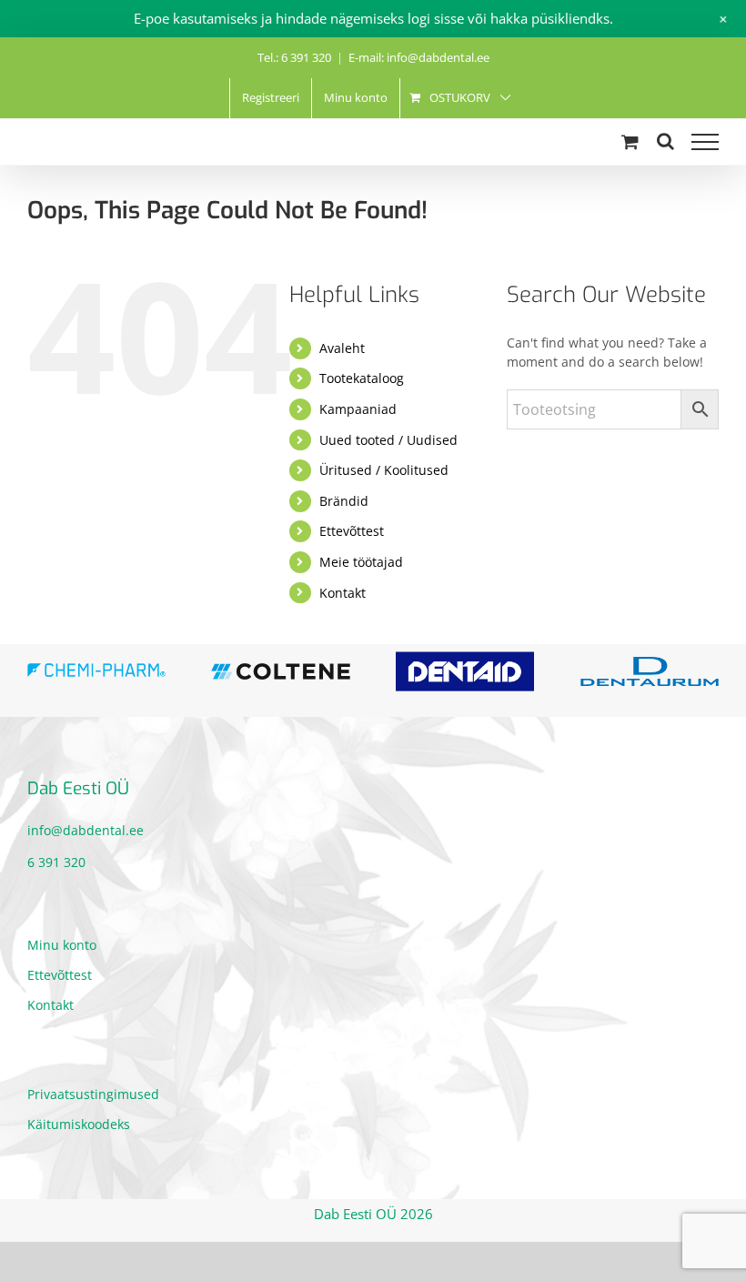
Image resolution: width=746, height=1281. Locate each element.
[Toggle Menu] (705, 142)
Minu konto (61, 944)
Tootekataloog (361, 378)
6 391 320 (56, 862)
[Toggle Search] (665, 141)
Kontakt (342, 592)
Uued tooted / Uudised (388, 440)
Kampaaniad (358, 409)
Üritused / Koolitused (384, 470)
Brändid (343, 500)
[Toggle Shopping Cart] (630, 141)
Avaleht (342, 348)
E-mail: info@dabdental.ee (418, 57)
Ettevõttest (351, 531)
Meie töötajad (361, 561)
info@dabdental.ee (85, 830)
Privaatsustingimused (93, 1094)
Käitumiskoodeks (78, 1124)
